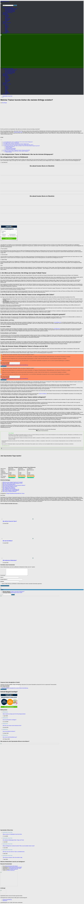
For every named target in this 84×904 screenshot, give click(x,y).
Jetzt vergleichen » (9, 238)
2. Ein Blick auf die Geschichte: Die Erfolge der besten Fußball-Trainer (16, 143)
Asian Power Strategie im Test (11, 8)
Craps (6, 27)
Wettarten (5, 21)
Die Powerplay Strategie (10, 11)
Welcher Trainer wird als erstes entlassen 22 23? (12, 483)
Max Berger (4, 102)
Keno (6, 28)
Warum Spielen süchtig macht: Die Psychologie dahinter (14, 713)
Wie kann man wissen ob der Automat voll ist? (12, 725)
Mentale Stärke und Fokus (10, 146)
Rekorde (14, 493)
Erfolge (7, 493)
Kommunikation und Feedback (11, 148)
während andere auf (18, 132)
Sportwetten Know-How (7, 12)
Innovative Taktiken (9, 147)
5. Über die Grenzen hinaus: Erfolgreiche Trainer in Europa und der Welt (17, 150)
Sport (17, 493)
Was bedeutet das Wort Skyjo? (11, 866)
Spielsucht (5, 94)
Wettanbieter (5, 14)
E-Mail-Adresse (3, 579)
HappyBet (7, 15)
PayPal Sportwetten (7, 22)
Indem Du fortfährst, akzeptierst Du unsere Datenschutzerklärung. (15, 365)
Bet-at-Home (7, 18)
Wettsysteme (5, 13)
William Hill (7, 19)
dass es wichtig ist (43, 393)
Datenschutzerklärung (7, 899)
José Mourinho (57, 328)
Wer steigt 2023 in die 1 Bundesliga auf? (11, 489)
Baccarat (7, 24)
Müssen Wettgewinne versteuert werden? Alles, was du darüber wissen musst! (18, 845)
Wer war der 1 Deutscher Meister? (10, 491)
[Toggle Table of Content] (1, 139)
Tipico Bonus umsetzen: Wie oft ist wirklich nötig (12, 857)
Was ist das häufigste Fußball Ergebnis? (11, 490)
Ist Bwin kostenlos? (14, 869)
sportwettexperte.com (4, 1)
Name (1, 577)
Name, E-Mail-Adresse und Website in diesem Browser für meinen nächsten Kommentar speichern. (22, 583)
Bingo (6, 25)
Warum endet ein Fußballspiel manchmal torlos (12, 834)
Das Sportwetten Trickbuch (10, 9)
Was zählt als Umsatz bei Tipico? (10, 521)
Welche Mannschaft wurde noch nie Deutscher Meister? (14, 485)
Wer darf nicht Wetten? (8, 540)
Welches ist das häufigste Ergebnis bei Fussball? (13, 482)
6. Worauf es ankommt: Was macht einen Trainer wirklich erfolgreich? (16, 151)
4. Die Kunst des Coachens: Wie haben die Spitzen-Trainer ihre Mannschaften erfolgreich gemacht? (22, 145)
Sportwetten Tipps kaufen (8, 7)
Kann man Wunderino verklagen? (9, 719)
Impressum (5, 900)
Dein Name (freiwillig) (4, 362)
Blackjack (7, 26)
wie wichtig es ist (57, 322)
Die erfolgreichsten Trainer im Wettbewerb (11, 142)
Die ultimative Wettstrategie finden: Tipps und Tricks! (13, 840)
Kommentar (3, 575)
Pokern (6, 29)
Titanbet (6, 20)
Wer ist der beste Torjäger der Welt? (10, 486)
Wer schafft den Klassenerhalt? (9, 488)
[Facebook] (1, 448)
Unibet (6, 17)
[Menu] (0, 3)
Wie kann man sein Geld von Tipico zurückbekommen (14, 851)
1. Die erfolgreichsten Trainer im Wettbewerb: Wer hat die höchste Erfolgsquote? (18, 141)
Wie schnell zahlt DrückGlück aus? (10, 737)
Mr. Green (7, 16)
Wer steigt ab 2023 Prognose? (9, 487)
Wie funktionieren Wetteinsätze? (10, 560)
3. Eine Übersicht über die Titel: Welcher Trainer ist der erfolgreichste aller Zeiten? (18, 144)
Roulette (6, 30)
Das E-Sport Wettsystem (10, 10)
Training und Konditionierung (10, 149)
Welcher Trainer (21, 493)
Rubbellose (7, 31)
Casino (4, 23)
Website (2, 581)
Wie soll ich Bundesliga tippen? (9, 484)
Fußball (10, 493)
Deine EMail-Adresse (4, 363)
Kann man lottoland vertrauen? (9, 731)
